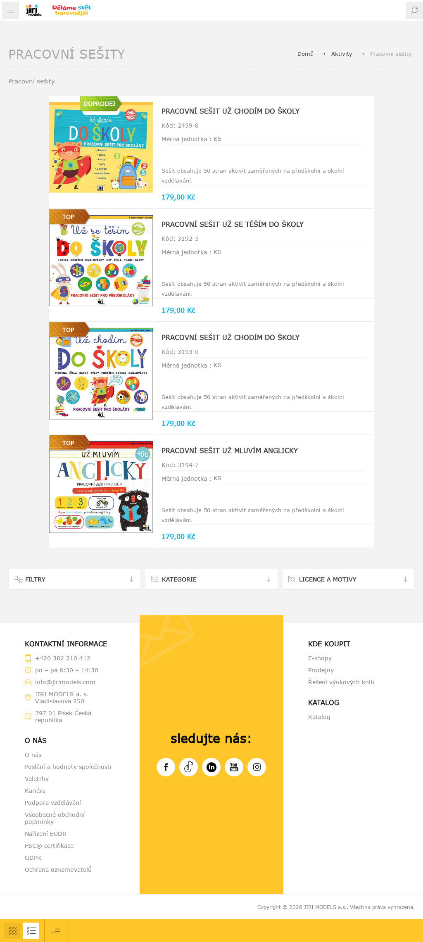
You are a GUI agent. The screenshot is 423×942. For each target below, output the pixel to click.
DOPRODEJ (99, 103)
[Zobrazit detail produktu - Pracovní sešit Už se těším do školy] (100, 260)
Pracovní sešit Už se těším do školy (233, 224)
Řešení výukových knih (341, 682)
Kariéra (35, 790)
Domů (305, 53)
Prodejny (321, 670)
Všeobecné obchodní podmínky (55, 818)
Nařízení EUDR (46, 833)
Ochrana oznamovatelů (58, 869)
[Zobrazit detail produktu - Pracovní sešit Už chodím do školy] (100, 147)
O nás (33, 754)
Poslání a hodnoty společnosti (68, 766)
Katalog (319, 716)
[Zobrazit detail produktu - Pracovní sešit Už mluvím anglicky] (100, 487)
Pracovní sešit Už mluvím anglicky (230, 450)
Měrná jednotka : (187, 138)
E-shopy (320, 658)
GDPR (33, 857)
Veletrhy (37, 778)
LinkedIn (211, 767)
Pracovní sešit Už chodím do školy (230, 111)
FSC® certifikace (49, 845)
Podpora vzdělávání (53, 802)
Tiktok (188, 767)
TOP (68, 216)
